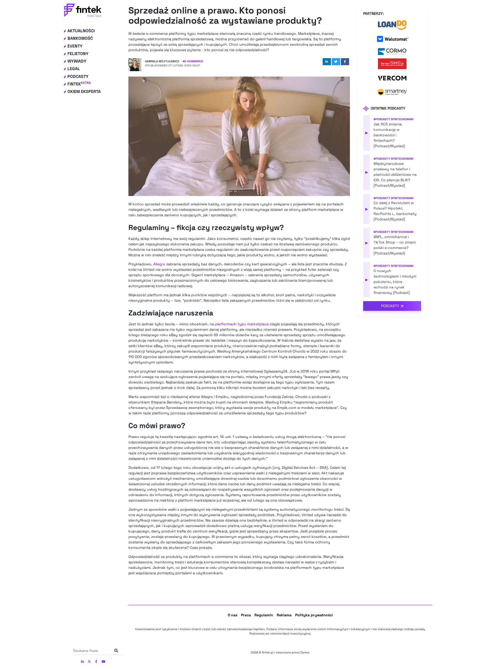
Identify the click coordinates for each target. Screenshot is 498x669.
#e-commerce (193, 61)
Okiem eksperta (84, 91)
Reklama (284, 615)
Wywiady (76, 61)
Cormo (304, 652)
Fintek (79, 84)
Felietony (77, 53)
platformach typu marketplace (242, 324)
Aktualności (81, 30)
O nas (232, 615)
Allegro (159, 264)
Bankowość (80, 38)
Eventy (74, 46)
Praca (246, 615)
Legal (73, 68)
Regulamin (263, 615)
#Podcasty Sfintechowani (393, 119)
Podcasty (77, 76)
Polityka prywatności (314, 615)
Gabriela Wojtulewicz (162, 61)
